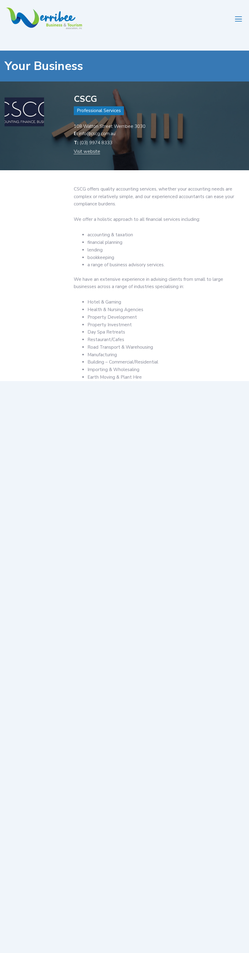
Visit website (87, 151)
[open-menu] (239, 18)
